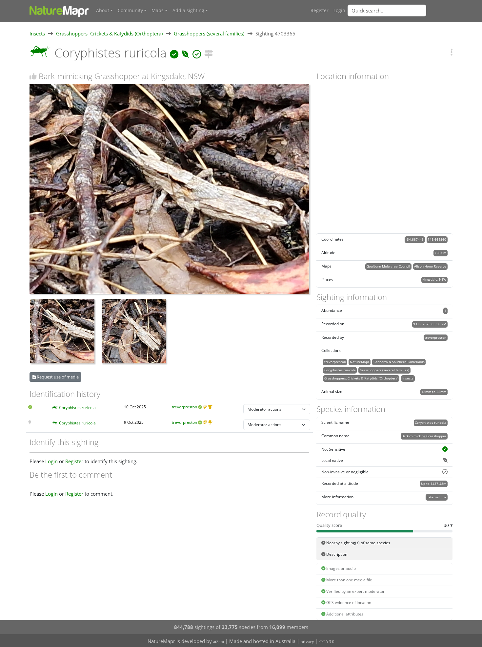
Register (320, 10)
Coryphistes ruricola (77, 407)
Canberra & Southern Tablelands (399, 361)
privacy (307, 641)
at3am (218, 641)
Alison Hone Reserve (430, 266)
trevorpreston (184, 407)
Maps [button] (157, 10)
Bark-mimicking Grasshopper (424, 436)
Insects (37, 33)
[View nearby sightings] (208, 52)
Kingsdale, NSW (434, 279)
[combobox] (400, 10)
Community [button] (130, 10)
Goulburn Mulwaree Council (388, 266)
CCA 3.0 (326, 641)
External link (436, 497)
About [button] (102, 10)
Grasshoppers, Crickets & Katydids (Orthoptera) (109, 33)
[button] (451, 52)
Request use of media (57, 377)
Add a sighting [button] (188, 10)
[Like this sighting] (33, 76)
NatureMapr (359, 361)
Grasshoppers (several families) (209, 33)
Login (339, 10)
